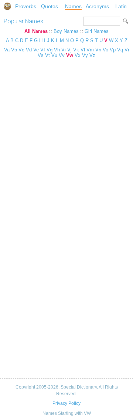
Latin (121, 6)
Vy (85, 55)
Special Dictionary (7, 6)
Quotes (49, 6)
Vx (78, 55)
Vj (69, 49)
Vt (47, 55)
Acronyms (97, 6)
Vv (62, 55)
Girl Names (97, 31)
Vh (57, 49)
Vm (90, 49)
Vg (49, 49)
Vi (63, 49)
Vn (98, 49)
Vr (127, 49)
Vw (69, 55)
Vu (54, 55)
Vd (29, 49)
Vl (83, 49)
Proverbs (25, 6)
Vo (105, 49)
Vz (92, 55)
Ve (36, 49)
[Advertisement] (66, 296)
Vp (113, 49)
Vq (120, 49)
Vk (76, 49)
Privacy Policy (66, 403)
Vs (41, 55)
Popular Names (23, 21)
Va (7, 49)
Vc (21, 49)
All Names (36, 31)
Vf (42, 49)
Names (73, 6)
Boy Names (66, 31)
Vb (14, 49)
